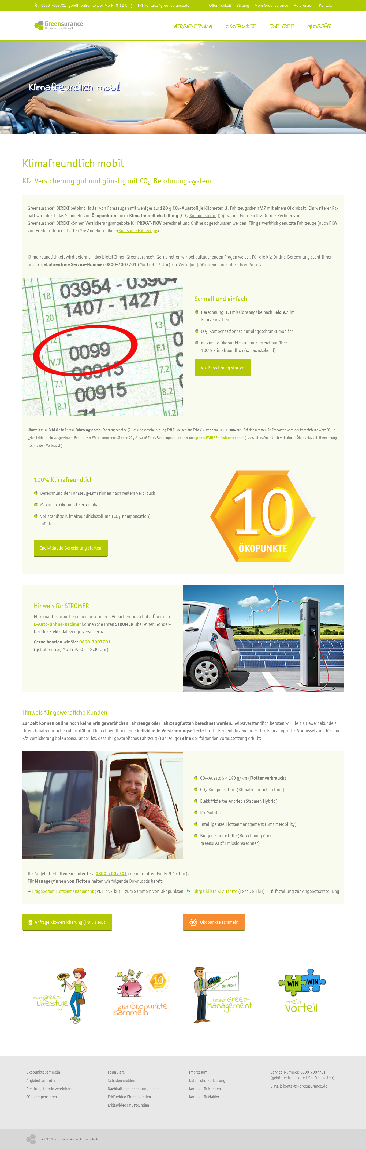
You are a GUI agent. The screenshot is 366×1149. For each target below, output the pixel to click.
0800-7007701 (95, 642)
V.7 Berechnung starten (223, 367)
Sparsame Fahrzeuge (137, 230)
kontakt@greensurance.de (166, 5)
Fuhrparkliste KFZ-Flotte (213, 891)
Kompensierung (204, 215)
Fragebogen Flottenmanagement (62, 891)
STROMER (77, 606)
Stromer (253, 801)
